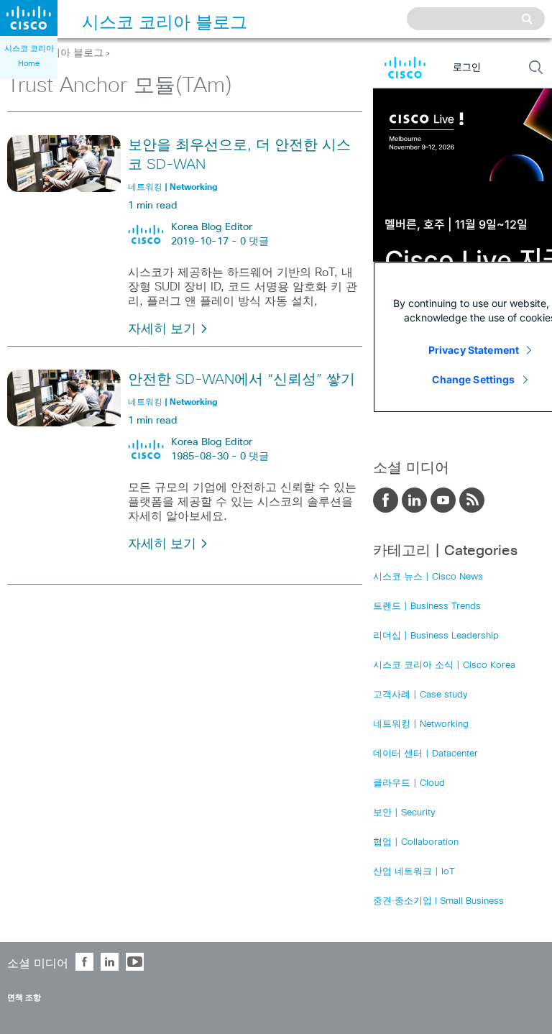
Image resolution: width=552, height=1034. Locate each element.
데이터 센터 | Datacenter (425, 754)
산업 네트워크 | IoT (414, 872)
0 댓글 (254, 242)
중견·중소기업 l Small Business (438, 901)
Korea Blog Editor (211, 227)
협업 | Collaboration (416, 842)
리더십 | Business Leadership (436, 636)
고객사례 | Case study (420, 695)
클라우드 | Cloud (409, 783)
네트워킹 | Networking (421, 724)
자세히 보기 (164, 329)
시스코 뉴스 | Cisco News (428, 577)
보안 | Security (404, 813)
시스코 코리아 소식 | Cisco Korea (444, 665)
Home (29, 64)
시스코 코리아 (29, 48)
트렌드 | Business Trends (427, 606)
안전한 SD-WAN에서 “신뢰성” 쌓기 (241, 379)
